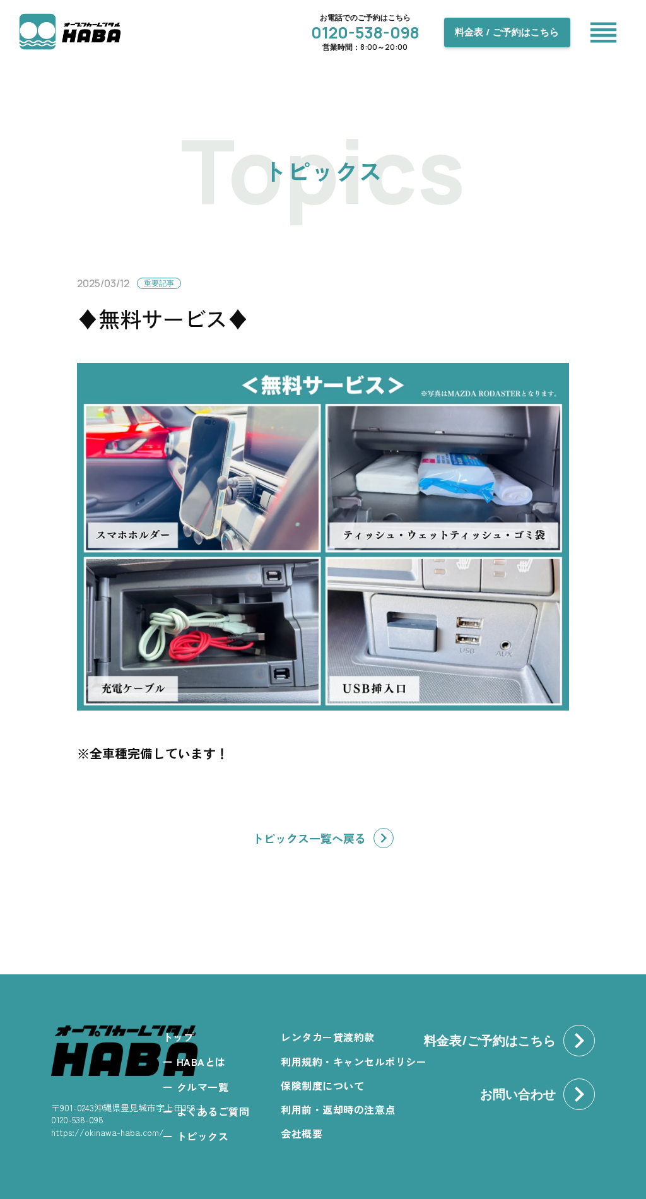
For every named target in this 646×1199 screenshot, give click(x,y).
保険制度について (322, 1085)
